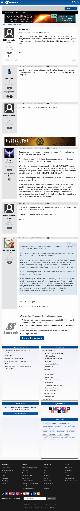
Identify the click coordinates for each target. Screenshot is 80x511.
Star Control (25, 478)
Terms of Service (38, 508)
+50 (9, 88)
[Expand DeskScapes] (44, 366)
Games (24, 464)
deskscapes (52, 429)
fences (45, 423)
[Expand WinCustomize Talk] (44, 390)
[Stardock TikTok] (59, 412)
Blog (45, 470)
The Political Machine (28, 481)
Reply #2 (22, 103)
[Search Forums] (78, 2)
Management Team (50, 473)
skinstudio (52, 434)
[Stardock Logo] (11, 2)
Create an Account (70, 473)
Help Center (68, 468)
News (46, 478)
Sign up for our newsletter (12, 498)
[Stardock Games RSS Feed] (66, 412)
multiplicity (67, 426)
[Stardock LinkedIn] (63, 412)
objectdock (58, 426)
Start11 (4, 473)
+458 (9, 170)
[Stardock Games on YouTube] (58, 408)
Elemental (25, 470)
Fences (4, 475)
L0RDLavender (9, 40)
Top (75, 66)
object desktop (55, 437)
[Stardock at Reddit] (52, 412)
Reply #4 (22, 203)
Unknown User (9, 250)
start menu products (64, 423)
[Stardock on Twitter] (51, 408)
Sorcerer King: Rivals (28, 488)
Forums (46, 488)
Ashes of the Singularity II (29, 468)
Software (5, 464)
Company (48, 464)
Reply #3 (22, 148)
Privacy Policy (28, 508)
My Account (68, 470)
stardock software (48, 426)
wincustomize (60, 431)
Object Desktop (6, 468)
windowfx (45, 437)
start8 (44, 429)
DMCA (46, 508)
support (61, 440)
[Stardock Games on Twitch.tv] (61, 408)
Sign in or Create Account (32, 338)
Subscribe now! (20, 413)
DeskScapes (5, 478)
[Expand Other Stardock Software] (44, 380)
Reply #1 (22, 66)
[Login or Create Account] (72, 2)
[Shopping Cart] (75, 2)
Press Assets (48, 481)
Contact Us (47, 486)
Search (17, 12)
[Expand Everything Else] (42, 399)
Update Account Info (71, 481)
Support (68, 464)
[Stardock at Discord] (56, 412)
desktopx (52, 431)
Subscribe (51, 498)
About (46, 468)
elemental (64, 437)
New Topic (71, 8)
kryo (9, 160)
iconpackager (70, 431)
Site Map (52, 508)
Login (23, 12)
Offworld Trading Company (30, 483)
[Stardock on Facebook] (54, 408)
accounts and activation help (65, 429)
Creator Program (49, 483)
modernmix (53, 440)
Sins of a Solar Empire (14, 25)
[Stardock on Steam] (68, 408)
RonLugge (9, 78)
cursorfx (60, 434)
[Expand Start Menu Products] (44, 388)
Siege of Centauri (27, 486)
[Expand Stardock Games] (42, 396)
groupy (74, 426)
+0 (9, 52)
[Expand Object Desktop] (44, 356)
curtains (45, 440)
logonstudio (72, 437)
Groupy (4, 483)
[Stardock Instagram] (65, 408)
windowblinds (53, 423)
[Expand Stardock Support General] (44, 358)
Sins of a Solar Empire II (28, 475)
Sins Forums (45, 32)
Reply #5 (22, 238)
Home (4, 25)
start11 (45, 434)
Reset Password (69, 478)
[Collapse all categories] (77, 350)
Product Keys (68, 475)
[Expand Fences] (44, 369)
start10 (45, 431)
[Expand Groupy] (44, 372)
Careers (46, 475)
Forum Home (9, 12)
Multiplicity (5, 481)
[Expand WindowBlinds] (44, 393)
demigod (67, 434)
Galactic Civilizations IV (28, 473)
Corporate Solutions (7, 470)
